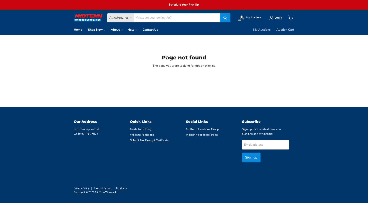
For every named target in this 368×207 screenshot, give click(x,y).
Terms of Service (103, 188)
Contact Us (150, 30)
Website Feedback (142, 135)
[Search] (225, 17)
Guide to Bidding (140, 129)
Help (131, 30)
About (115, 30)
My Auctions (262, 30)
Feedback (121, 188)
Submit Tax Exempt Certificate (149, 140)
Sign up (251, 157)
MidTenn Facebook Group (202, 129)
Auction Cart (285, 30)
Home (78, 30)
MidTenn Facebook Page (202, 135)
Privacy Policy (81, 188)
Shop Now (96, 30)
